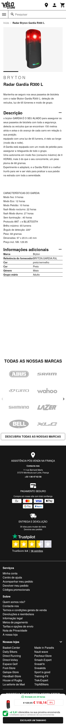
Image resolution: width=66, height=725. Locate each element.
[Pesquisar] (12, 14)
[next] (63, 399)
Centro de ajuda (12, 577)
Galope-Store (11, 672)
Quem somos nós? (14, 602)
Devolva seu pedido (33, 529)
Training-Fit (41, 676)
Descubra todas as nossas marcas (33, 436)
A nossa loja (10, 634)
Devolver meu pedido (15, 585)
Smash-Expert (42, 660)
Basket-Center (11, 648)
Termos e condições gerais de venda (25, 610)
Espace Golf (10, 664)
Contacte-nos (33, 465)
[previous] (2, 399)
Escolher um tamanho (33, 720)
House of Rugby (12, 680)
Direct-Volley (10, 660)
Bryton (14, 77)
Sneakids (40, 668)
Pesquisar (21, 14)
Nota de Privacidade (15, 630)
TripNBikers (41, 684)
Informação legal (13, 618)
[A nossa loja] (46, 5)
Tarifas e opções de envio (18, 626)
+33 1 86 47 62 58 (33, 476)
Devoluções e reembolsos (18, 614)
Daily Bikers (10, 652)
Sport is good (42, 672)
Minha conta (10, 573)
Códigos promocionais (16, 590)
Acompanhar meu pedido (18, 581)
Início (6, 22)
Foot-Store (9, 668)
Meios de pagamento (15, 622)
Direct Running (12, 656)
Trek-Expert (41, 680)
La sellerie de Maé (14, 684)
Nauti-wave (41, 652)
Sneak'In (39, 664)
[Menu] (4, 14)
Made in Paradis (44, 648)
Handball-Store (12, 676)
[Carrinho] (62, 5)
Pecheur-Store (43, 656)
